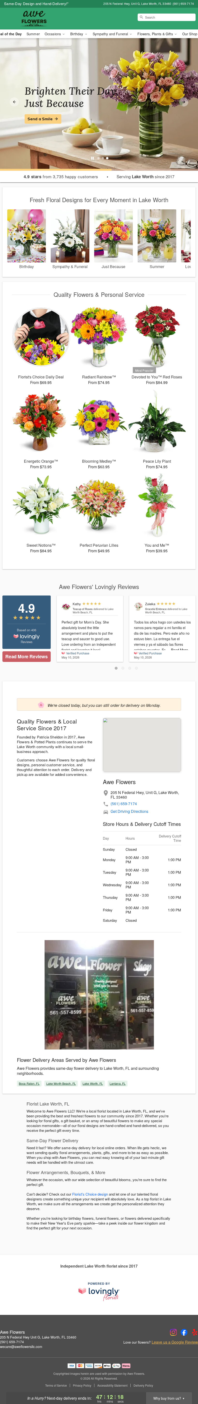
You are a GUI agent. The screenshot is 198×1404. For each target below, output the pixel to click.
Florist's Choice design (90, 1194)
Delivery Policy (143, 1385)
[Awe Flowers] (33, 18)
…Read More (178, 649)
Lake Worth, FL (93, 1083)
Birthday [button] (77, 33)
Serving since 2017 (145, 176)
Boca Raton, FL (29, 1083)
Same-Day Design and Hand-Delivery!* (36, 3)
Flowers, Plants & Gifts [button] (155, 33)
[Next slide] (183, 101)
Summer (33, 33)
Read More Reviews (26, 656)
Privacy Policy (82, 1385)
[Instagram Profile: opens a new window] (173, 1332)
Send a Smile (40, 118)
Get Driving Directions (129, 811)
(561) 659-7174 (124, 803)
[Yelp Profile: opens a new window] (194, 1332)
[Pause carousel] (92, 158)
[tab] (98, 158)
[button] (116, 668)
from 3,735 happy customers (61, 176)
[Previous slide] (14, 101)
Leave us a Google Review (175, 1342)
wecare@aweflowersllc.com (21, 1346)
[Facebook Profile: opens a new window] (184, 1332)
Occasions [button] (53, 33)
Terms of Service (56, 1385)
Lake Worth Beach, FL (61, 1083)
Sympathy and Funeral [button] (111, 33)
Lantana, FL (118, 1083)
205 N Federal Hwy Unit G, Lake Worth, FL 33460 (38, 1337)
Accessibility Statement (112, 1385)
